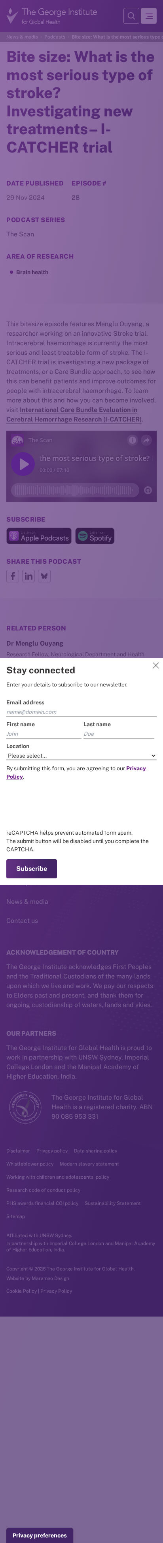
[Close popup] (156, 665)
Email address (25, 702)
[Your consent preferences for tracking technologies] (39, 1535)
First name (20, 724)
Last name (97, 724)
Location (17, 746)
